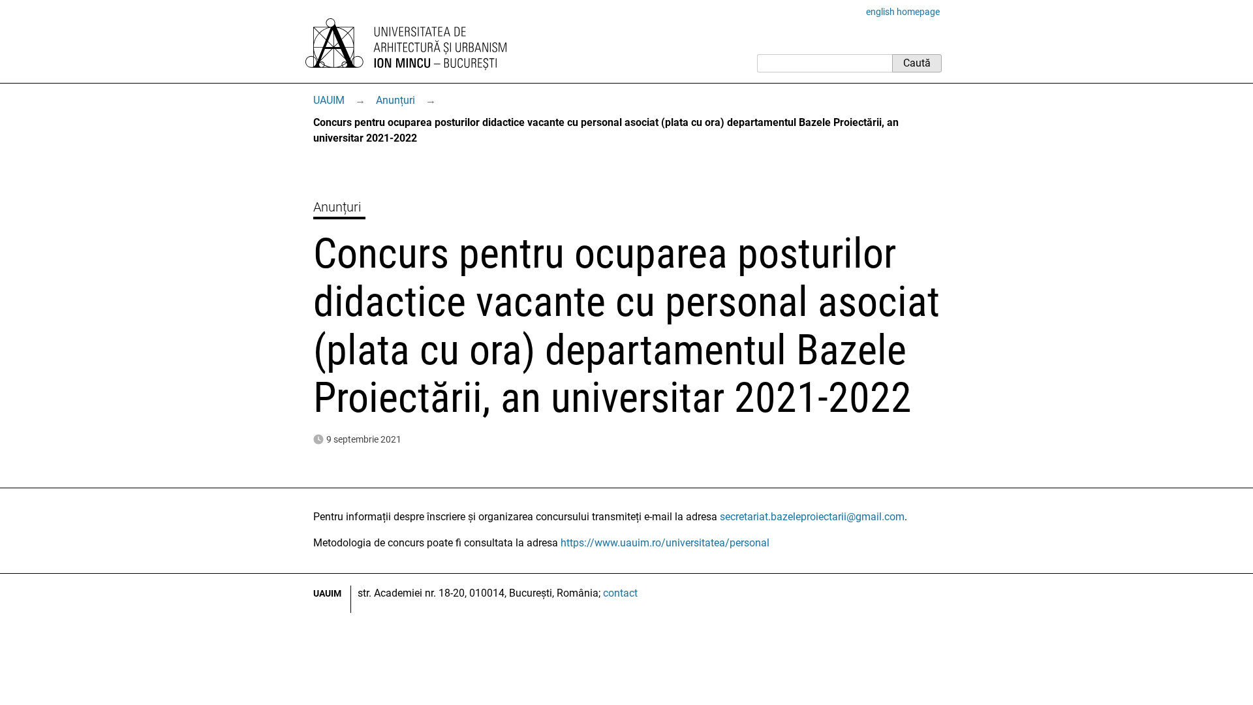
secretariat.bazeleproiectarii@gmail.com (812, 516)
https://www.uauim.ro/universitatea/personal (665, 543)
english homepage (903, 12)
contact (620, 593)
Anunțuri (395, 100)
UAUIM (329, 100)
